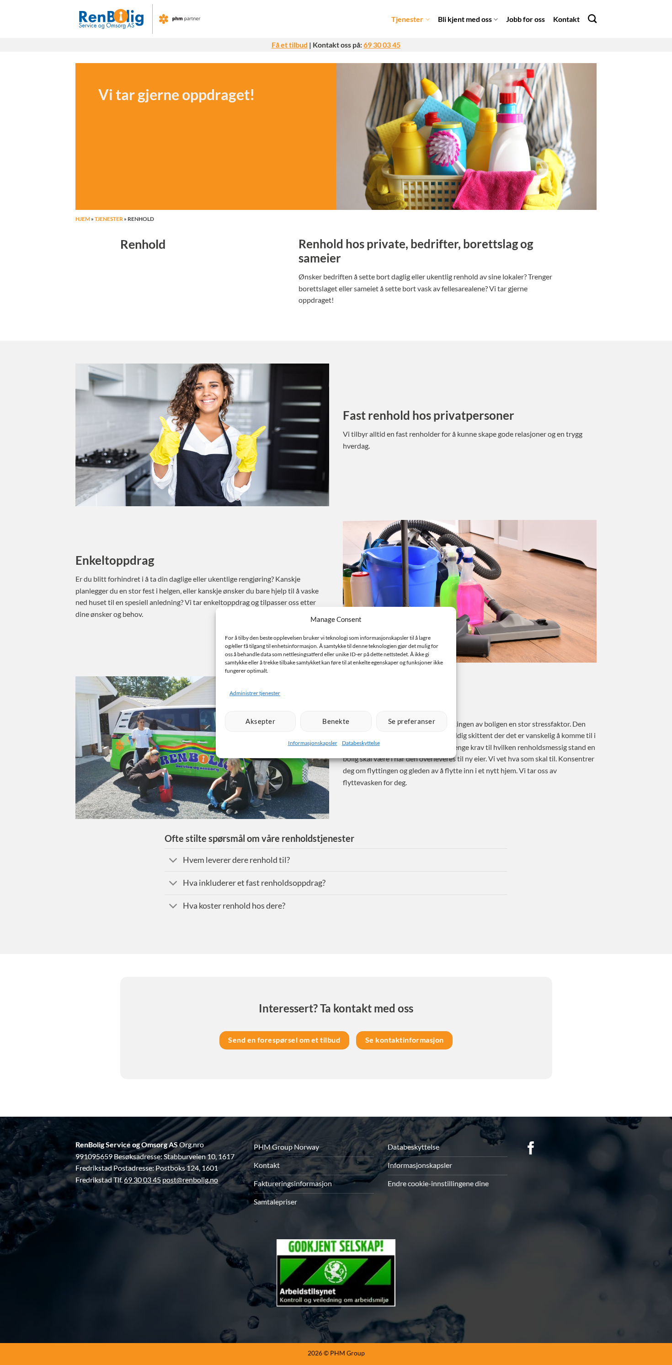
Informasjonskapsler (312, 742)
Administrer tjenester (254, 693)
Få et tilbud (290, 44)
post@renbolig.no (190, 1179)
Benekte (335, 721)
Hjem (82, 218)
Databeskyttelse (361, 742)
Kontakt (566, 19)
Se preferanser (411, 721)
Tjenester (407, 19)
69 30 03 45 (381, 44)
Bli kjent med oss (465, 19)
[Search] (592, 18)
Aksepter (260, 721)
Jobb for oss (525, 19)
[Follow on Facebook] (531, 1149)
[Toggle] (173, 861)
